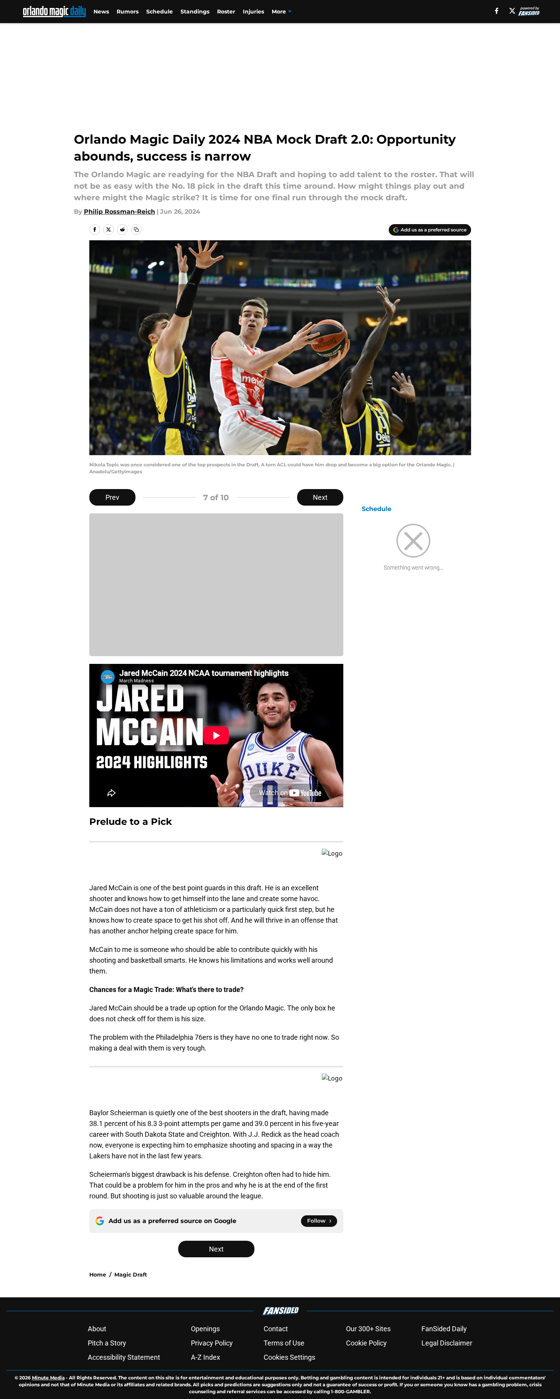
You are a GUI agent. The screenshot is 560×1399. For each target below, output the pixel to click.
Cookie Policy (366, 1343)
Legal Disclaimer (446, 1343)
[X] (512, 11)
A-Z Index (205, 1357)
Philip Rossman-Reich (119, 211)
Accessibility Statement (124, 1357)
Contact (276, 1329)
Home (97, 1274)
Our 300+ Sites (368, 1329)
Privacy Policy (212, 1343)
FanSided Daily (444, 1329)
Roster (226, 11)
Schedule (159, 11)
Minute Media (48, 1378)
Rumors (128, 11)
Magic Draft (130, 1274)
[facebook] (496, 11)
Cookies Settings (289, 1357)
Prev (112, 497)
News (101, 11)
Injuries (253, 11)
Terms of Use (284, 1343)
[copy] (136, 229)
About (97, 1329)
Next (320, 497)
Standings (195, 11)
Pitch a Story (107, 1343)
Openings (205, 1329)
